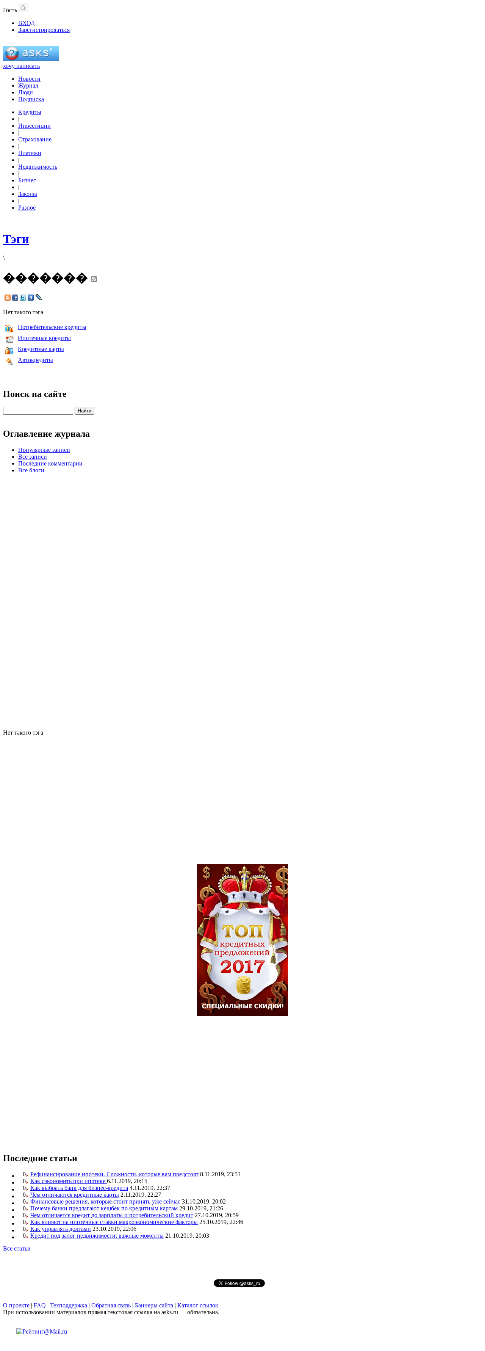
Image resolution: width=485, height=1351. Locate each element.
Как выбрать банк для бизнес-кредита (79, 1188)
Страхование (35, 139)
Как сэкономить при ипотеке (68, 1181)
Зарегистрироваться (44, 30)
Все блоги (31, 470)
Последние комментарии (50, 463)
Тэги (16, 239)
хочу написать (21, 66)
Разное (27, 207)
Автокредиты (35, 360)
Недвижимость (37, 166)
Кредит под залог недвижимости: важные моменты (97, 1235)
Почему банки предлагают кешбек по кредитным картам (104, 1208)
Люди (25, 92)
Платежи (29, 153)
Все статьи (17, 1248)
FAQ (40, 1305)
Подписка (31, 99)
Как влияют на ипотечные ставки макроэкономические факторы (114, 1222)
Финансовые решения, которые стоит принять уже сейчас (105, 1201)
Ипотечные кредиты (44, 338)
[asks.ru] (31, 59)
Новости (29, 78)
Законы (27, 194)
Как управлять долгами (60, 1229)
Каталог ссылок (197, 1305)
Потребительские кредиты (52, 327)
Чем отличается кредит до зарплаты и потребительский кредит (111, 1215)
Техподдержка (68, 1305)
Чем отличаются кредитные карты (74, 1194)
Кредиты (29, 112)
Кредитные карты (41, 349)
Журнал (28, 85)
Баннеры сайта (154, 1305)
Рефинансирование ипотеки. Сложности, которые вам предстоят (114, 1174)
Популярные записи (44, 450)
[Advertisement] (242, 600)
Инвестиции (34, 125)
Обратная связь (111, 1305)
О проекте (16, 1305)
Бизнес (27, 180)
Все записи (32, 456)
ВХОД (26, 23)
